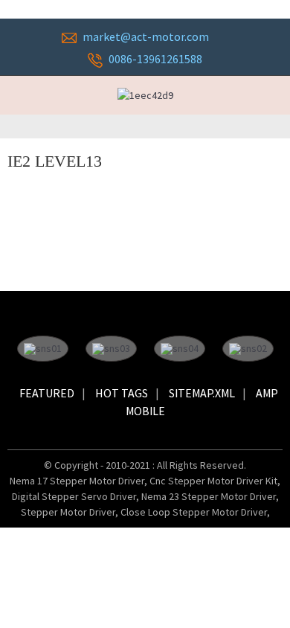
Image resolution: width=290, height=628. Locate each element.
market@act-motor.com (146, 36)
